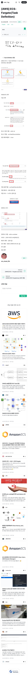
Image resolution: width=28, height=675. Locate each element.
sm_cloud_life (4, 21)
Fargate (3, 24)
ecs (12, 24)
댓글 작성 (23, 296)
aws (8, 24)
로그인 (24, 2)
